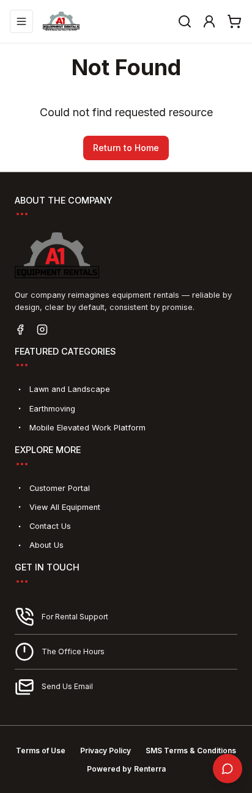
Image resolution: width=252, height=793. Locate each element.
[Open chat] (227, 768)
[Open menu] (21, 21)
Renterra (150, 768)
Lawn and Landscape (69, 389)
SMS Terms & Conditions (191, 750)
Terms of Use (40, 750)
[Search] (184, 21)
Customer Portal (59, 488)
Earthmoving (52, 408)
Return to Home (126, 147)
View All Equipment (64, 507)
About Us (46, 545)
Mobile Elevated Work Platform (87, 427)
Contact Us (50, 526)
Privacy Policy (105, 750)
